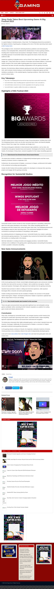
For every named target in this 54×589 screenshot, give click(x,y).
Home (2, 12)
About (6, 12)
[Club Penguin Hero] (27, 9)
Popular (8, 451)
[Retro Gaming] (27, 434)
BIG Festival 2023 (7, 46)
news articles (14, 334)
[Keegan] (5, 382)
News (9, 23)
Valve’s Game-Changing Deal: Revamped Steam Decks (43, 412)
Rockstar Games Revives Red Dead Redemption (18, 481)
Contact (12, 12)
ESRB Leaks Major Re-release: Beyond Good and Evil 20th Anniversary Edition (26, 413)
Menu (4, 15)
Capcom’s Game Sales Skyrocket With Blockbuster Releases (21, 470)
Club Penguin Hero (26, 334)
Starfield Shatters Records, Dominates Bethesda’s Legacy (20, 486)
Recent (4, 451)
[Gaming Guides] (9, 551)
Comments (14, 451)
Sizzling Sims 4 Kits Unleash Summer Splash (17, 507)
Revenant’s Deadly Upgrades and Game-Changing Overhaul (9, 412)
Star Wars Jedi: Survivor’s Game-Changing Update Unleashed (21, 497)
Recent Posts (8, 374)
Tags (19, 451)
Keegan (4, 23)
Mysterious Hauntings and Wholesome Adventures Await (20, 475)
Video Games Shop (19, 12)
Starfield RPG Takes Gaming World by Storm (17, 492)
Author (3, 374)
